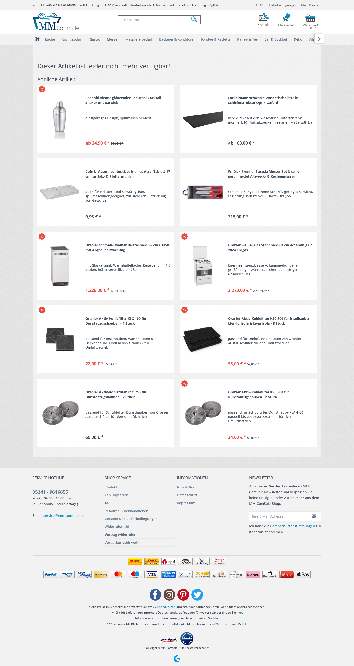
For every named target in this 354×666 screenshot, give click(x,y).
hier (239, 612)
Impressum (186, 503)
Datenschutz (187, 495)
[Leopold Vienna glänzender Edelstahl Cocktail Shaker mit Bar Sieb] (60, 119)
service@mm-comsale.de (63, 515)
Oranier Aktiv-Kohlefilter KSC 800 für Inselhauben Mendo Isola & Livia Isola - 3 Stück (269, 321)
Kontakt (111, 487)
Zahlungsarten (116, 495)
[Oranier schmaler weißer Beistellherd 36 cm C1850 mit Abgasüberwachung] (60, 266)
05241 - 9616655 (50, 492)
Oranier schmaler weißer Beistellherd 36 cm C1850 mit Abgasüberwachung (127, 247)
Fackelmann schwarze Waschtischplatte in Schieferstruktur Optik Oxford (263, 100)
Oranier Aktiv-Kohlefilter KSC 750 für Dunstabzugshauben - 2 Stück (115, 394)
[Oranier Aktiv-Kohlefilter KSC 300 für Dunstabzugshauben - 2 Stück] (202, 413)
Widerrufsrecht (117, 526)
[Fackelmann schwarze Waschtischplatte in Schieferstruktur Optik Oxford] (202, 119)
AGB (108, 503)
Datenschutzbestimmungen (292, 526)
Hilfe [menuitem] (259, 5)
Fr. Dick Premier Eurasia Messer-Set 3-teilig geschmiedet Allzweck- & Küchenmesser (263, 174)
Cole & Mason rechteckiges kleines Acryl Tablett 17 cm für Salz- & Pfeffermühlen (127, 174)
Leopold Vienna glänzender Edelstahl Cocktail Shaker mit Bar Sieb (123, 100)
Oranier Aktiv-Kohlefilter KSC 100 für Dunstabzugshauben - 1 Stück (115, 321)
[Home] (37, 39)
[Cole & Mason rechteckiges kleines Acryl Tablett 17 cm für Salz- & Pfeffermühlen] (60, 192)
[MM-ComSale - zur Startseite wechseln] (56, 21)
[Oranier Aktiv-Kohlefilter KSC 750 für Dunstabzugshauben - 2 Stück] (60, 413)
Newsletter (186, 487)
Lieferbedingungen (282, 5)
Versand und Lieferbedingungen (131, 518)
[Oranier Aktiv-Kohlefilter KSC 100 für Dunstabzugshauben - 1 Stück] (60, 339)
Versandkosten (165, 607)
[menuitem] (159, 19)
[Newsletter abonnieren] (314, 516)
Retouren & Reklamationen (126, 511)
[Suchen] (196, 19)
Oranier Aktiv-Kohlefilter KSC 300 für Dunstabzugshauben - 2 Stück (258, 394)
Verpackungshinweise (122, 542)
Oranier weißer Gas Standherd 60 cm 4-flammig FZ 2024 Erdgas (270, 247)
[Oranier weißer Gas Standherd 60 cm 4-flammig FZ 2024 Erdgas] (202, 266)
